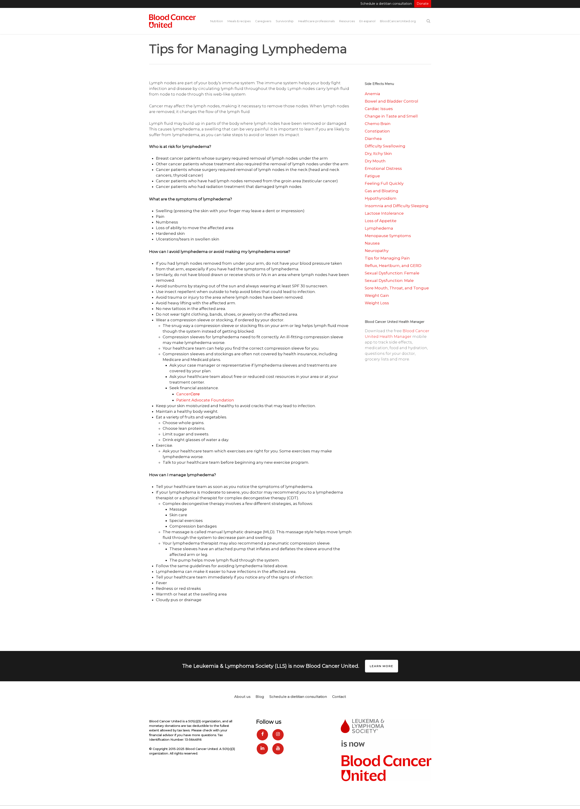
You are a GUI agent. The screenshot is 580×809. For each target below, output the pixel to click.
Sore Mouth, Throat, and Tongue (397, 288)
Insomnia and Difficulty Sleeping (396, 206)
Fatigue (372, 176)
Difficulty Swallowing (385, 146)
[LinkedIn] (262, 748)
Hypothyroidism (380, 198)
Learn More (381, 666)
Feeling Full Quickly (384, 183)
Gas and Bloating (381, 191)
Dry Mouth (375, 161)
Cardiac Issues (379, 108)
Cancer (188, 394)
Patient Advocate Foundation (205, 400)
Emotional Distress (383, 168)
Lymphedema (379, 228)
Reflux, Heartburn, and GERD (393, 265)
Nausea (372, 243)
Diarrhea (373, 138)
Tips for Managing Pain (387, 258)
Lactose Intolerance (384, 213)
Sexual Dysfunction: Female (392, 273)
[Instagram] (278, 734)
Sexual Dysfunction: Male (389, 280)
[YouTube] (278, 748)
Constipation (377, 131)
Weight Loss (377, 303)
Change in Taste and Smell (391, 116)
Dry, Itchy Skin (378, 153)
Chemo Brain (378, 123)
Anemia (372, 93)
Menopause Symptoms (388, 235)
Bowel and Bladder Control (391, 101)
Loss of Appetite (380, 220)
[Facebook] (262, 734)
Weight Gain (377, 295)
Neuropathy (377, 250)
